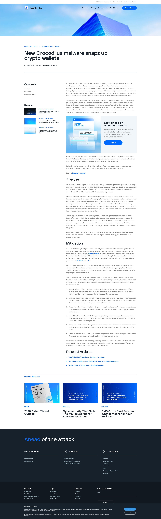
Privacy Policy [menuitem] (54, 491)
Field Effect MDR (93, 254)
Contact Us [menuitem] (27, 491)
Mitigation (27, 92)
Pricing (93, 8)
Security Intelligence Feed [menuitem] (110, 470)
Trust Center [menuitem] (53, 498)
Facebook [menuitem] (78, 496)
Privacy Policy (51, 510)
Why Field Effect (112, 8)
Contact (119, 2)
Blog (114, 2)
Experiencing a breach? (104, 2)
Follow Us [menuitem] (78, 489)
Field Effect (81, 261)
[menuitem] (41, 453)
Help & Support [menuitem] (28, 494)
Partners (101, 8)
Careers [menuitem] (105, 463)
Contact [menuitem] (27, 489)
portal (88, 261)
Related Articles (29, 94)
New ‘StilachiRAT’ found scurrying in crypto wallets (86, 357)
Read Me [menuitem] (105, 473)
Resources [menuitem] (106, 466)
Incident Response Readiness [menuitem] (72, 461)
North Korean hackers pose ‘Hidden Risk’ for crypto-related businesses (93, 361)
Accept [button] (130, 509)
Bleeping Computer (79, 173)
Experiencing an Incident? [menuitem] (31, 496)
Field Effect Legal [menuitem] (55, 496)
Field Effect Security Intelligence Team (42, 66)
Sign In (125, 2)
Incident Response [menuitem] (69, 458)
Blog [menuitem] (104, 468)
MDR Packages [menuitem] (28, 461)
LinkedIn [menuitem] (77, 491)
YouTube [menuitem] (77, 498)
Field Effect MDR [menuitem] (29, 458)
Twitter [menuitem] (77, 494)
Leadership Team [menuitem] (108, 461)
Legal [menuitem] (52, 489)
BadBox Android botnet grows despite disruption (86, 365)
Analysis (27, 89)
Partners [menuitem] (105, 458)
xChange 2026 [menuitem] (28, 498)
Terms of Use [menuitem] (53, 494)
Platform (85, 8)
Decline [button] (130, 513)
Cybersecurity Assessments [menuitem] (72, 463)
